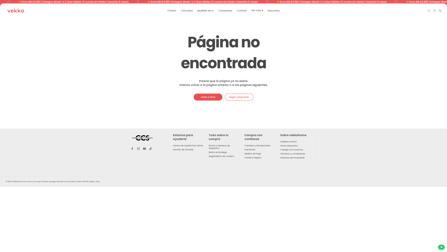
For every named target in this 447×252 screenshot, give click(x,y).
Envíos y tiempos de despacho (219, 147)
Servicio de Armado (183, 149)
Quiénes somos (288, 141)
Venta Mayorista (289, 145)
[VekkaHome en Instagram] (138, 148)
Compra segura (252, 157)
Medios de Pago (252, 153)
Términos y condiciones (292, 153)
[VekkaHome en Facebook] (132, 148)
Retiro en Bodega (218, 152)
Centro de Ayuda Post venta (188, 145)
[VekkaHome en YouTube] (144, 148)
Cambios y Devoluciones (257, 145)
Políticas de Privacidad (292, 157)
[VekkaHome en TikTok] (150, 148)
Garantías (249, 149)
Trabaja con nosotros (291, 149)
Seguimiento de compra (221, 156)
